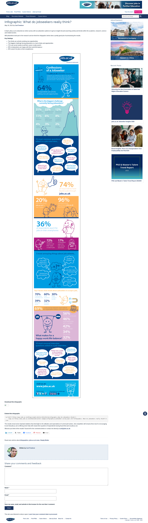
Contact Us (68, 518)
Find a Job (26, 518)
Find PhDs (34, 518)
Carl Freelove (30, 448)
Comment (8, 466)
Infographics (24, 440)
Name (7, 487)
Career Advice (43, 518)
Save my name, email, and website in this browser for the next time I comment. (30, 504)
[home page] (12, 3)
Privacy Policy (113, 518)
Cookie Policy (123, 518)
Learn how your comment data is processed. (43, 514)
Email (7, 495)
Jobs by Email (53, 518)
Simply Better (44, 440)
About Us (60, 518)
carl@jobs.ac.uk (65, 428)
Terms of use (103, 518)
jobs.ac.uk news (34, 440)
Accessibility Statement (136, 518)
